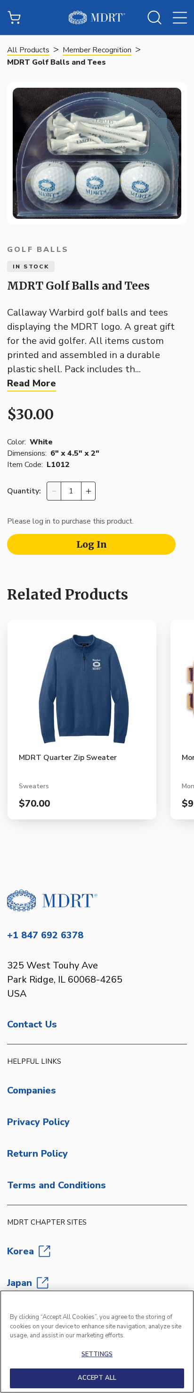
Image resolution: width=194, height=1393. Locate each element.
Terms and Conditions (56, 1185)
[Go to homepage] (97, 900)
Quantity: (24, 491)
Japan (19, 1282)
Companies (31, 1090)
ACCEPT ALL (97, 1378)
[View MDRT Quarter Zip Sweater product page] (82, 691)
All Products (28, 50)
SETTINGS (97, 1354)
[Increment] (88, 491)
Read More (31, 383)
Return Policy (37, 1153)
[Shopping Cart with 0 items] (14, 17)
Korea (20, 1251)
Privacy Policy (38, 1122)
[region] (97, 1341)
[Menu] (180, 17)
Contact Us (32, 1024)
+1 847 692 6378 (45, 935)
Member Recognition (97, 50)
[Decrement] (54, 491)
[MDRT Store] (97, 17)
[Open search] (154, 17)
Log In (91, 544)
